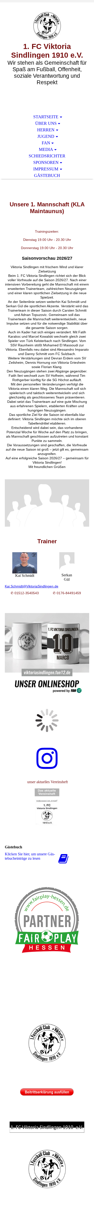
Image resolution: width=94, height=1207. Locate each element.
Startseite (45, 116)
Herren (45, 129)
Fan (46, 142)
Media (46, 149)
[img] (47, 26)
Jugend (45, 136)
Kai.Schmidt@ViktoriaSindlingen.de (31, 586)
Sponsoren (46, 162)
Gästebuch (47, 175)
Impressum (45, 169)
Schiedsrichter (47, 155)
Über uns (46, 123)
